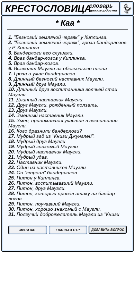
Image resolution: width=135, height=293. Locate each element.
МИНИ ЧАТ (27, 230)
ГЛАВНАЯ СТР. (68, 230)
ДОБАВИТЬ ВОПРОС (107, 230)
